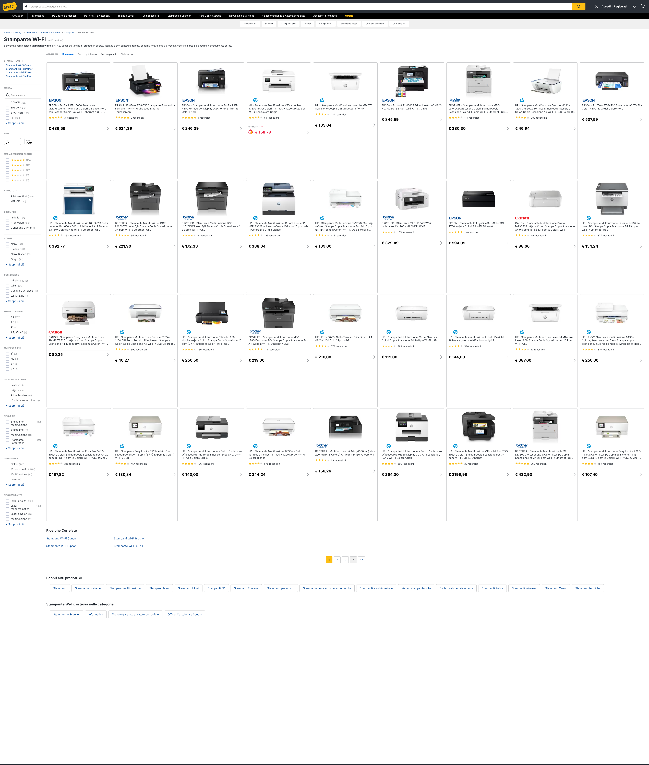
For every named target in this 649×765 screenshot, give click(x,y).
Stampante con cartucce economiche (327, 588)
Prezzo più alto (109, 54)
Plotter (308, 23)
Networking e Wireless (241, 15)
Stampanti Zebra (492, 588)
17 (361, 559)
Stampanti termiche (587, 588)
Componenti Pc (150, 15)
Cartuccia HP (399, 23)
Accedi (606, 6)
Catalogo (18, 32)
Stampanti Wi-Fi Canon (18, 65)
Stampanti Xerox (556, 588)
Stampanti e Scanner (179, 15)
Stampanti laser (288, 23)
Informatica (38, 15)
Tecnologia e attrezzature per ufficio (135, 614)
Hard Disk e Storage (210, 15)
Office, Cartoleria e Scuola (185, 614)
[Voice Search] (26, 7)
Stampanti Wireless (524, 588)
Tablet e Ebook (126, 15)
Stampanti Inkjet (188, 588)
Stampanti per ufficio (280, 588)
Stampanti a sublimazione (376, 588)
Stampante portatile (88, 588)
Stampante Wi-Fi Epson (19, 72)
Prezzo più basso (87, 54)
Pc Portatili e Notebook (97, 15)
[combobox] (297, 6)
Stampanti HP (325, 23)
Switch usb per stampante (456, 588)
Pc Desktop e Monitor (64, 15)
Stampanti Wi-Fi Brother (19, 68)
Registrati (620, 6)
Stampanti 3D (250, 23)
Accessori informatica (325, 15)
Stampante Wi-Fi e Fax (18, 76)
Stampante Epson (349, 23)
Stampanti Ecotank (246, 588)
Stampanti (69, 32)
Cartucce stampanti (375, 23)
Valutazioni (127, 54)
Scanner (269, 23)
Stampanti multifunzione (125, 588)
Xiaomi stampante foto (416, 588)
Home (7, 32)
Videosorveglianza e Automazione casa (283, 15)
